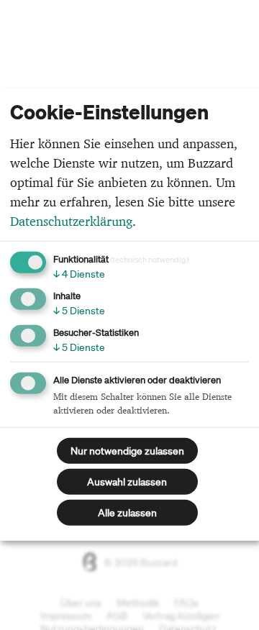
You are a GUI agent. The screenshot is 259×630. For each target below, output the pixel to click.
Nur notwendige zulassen (127, 450)
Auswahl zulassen (127, 481)
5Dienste (79, 310)
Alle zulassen (127, 512)
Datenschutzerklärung (71, 221)
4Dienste (79, 274)
